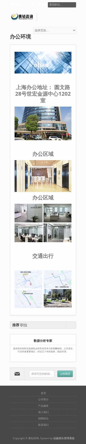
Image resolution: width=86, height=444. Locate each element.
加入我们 (43, 412)
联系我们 (43, 425)
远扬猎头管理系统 (64, 438)
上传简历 (65, 374)
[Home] (23, 17)
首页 (43, 393)
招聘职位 (43, 418)
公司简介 (43, 399)
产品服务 (43, 406)
